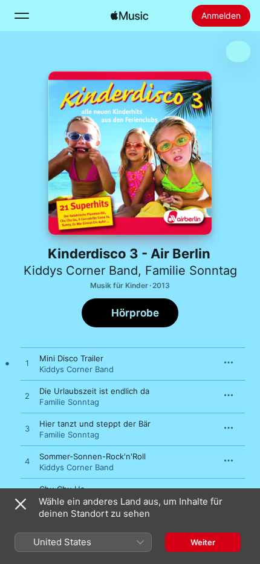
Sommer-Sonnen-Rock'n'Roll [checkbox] (92, 456)
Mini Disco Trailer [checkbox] (71, 358)
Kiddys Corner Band (81, 270)
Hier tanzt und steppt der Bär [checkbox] (95, 423)
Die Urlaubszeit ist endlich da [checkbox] (94, 391)
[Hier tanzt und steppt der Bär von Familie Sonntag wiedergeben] (27, 429)
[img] (129, 15)
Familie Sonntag (191, 270)
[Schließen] (20, 504)
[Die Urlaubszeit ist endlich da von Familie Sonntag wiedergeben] (27, 396)
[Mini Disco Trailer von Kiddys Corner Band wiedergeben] (27, 363)
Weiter (202, 542)
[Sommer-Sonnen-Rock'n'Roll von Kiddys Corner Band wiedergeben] (27, 461)
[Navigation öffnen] (21, 15)
